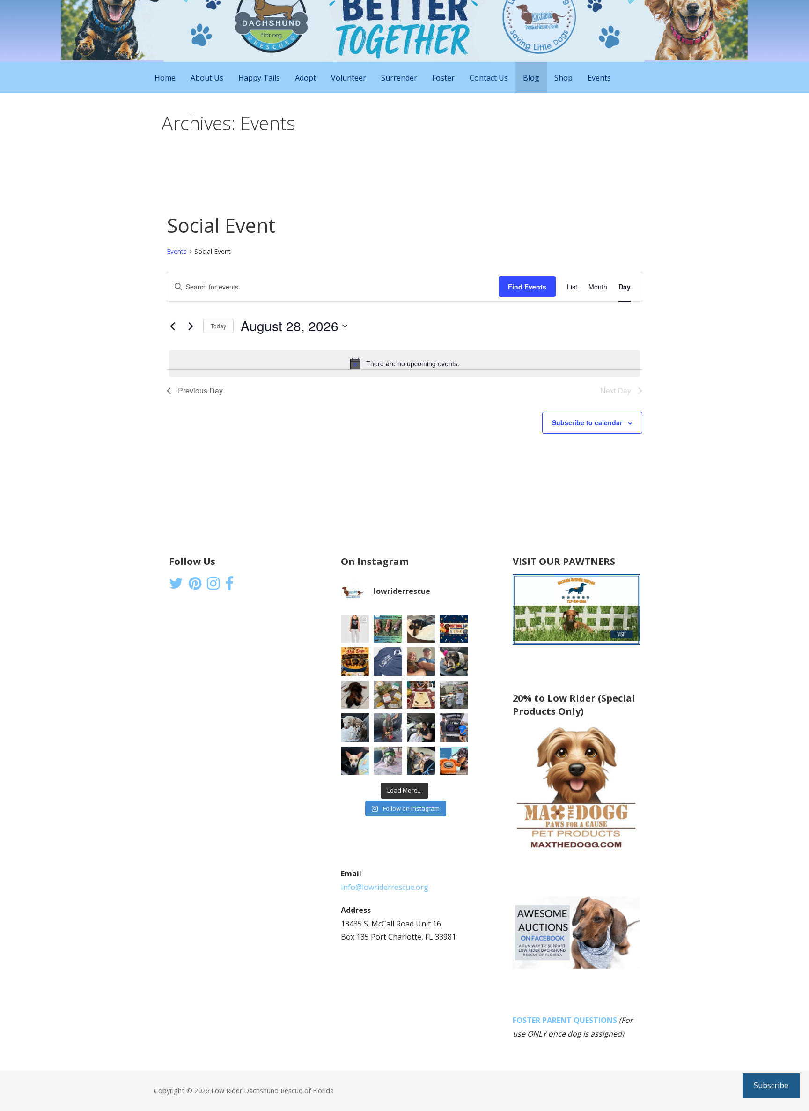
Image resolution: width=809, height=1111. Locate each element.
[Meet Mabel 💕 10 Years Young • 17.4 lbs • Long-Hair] (454, 661)
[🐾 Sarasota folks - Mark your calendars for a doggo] (454, 629)
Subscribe (771, 1085)
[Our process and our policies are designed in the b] (388, 761)
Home (165, 78)
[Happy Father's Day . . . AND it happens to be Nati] (388, 629)
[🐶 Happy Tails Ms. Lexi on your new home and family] (421, 727)
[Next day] (190, 326)
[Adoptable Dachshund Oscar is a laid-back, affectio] (421, 629)
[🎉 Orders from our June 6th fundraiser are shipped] (388, 695)
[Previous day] (172, 326)
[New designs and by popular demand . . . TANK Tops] (355, 629)
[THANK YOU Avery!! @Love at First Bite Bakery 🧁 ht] (421, 695)
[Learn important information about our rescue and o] (454, 761)
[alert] (404, 363)
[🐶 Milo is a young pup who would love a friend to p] (421, 761)
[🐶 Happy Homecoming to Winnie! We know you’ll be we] (388, 727)
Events (599, 78)
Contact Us (489, 78)
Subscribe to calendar (587, 422)
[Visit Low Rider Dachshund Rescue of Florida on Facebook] (229, 586)
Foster (443, 78)
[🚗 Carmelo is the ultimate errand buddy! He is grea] (355, 727)
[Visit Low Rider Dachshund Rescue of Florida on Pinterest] (195, 586)
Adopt (305, 78)
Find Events (527, 286)
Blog (531, 78)
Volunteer (348, 78)
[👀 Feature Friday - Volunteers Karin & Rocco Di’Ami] (421, 661)
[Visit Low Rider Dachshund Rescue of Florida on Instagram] (213, 586)
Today (218, 326)
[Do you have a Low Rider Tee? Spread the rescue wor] (388, 661)
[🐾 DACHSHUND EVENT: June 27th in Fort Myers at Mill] (355, 661)
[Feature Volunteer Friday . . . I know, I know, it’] (454, 727)
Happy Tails (259, 78)
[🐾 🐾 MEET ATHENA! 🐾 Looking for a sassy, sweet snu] (355, 695)
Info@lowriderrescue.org (384, 887)
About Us (207, 78)
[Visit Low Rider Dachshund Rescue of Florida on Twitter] (176, 586)
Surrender (399, 78)
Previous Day (200, 390)
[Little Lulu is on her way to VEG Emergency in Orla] (355, 761)
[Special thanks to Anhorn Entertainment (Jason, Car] (454, 695)
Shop (563, 78)
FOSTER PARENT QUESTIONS (565, 1020)
